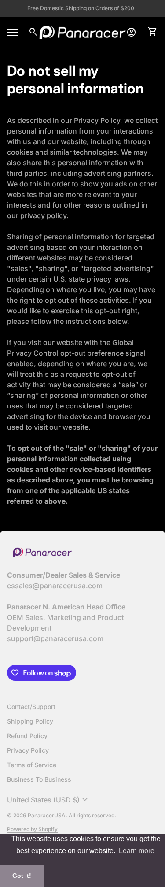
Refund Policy (27, 735)
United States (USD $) (48, 799)
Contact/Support (31, 706)
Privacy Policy (28, 750)
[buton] (48, 799)
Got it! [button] (21, 875)
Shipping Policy (30, 721)
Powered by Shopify (32, 829)
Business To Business (39, 779)
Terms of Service (31, 764)
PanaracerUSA (47, 815)
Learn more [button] (136, 850)
